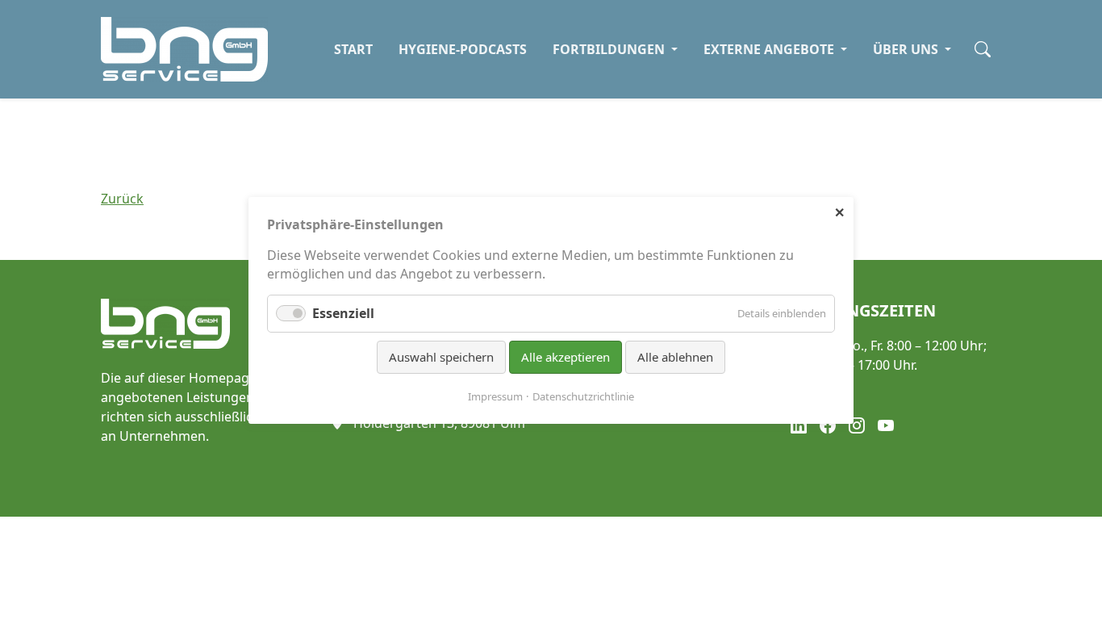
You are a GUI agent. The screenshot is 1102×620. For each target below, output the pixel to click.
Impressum (495, 395)
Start (353, 49)
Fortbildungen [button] (610, 49)
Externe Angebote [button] (770, 49)
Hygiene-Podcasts (463, 49)
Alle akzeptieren (565, 357)
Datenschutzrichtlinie (583, 395)
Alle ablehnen (675, 357)
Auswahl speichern (441, 357)
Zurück (122, 198)
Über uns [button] (907, 49)
